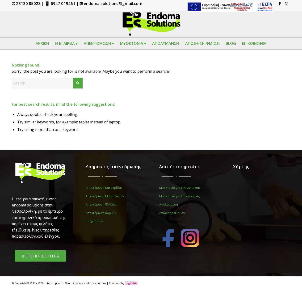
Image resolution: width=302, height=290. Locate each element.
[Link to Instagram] (286, 3)
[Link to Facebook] (279, 3)
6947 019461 (63, 3)
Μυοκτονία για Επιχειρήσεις (179, 196)
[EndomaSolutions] (151, 23)
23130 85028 (28, 3)
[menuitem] (228, 7)
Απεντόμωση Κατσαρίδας (104, 187)
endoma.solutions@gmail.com (113, 3)
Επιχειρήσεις (95, 221)
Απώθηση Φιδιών (172, 213)
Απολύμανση (168, 204)
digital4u (131, 283)
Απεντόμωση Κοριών (101, 213)
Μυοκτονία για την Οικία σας (179, 187)
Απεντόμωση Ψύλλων (101, 204)
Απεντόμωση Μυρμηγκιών (105, 196)
